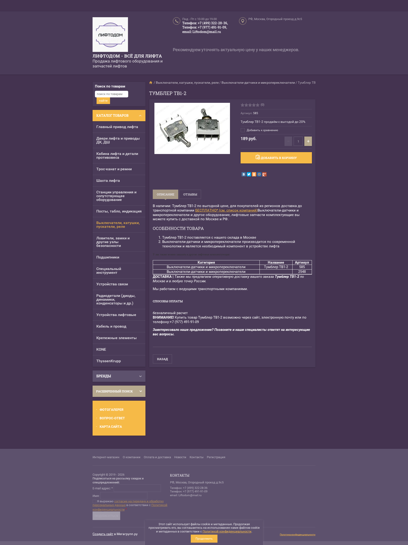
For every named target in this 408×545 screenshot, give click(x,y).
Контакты (197, 457)
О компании (131, 457)
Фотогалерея (111, 410)
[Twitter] (249, 174)
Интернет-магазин (106, 457)
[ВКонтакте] (244, 174)
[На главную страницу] (110, 35)
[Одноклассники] (254, 174)
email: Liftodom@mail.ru (201, 31)
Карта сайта (111, 427)
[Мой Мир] (259, 174)
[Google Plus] (264, 174)
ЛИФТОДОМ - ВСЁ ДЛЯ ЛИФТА (127, 56)
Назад (162, 359)
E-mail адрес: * (103, 488)
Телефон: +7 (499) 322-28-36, (205, 23)
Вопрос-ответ (112, 418)
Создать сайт (103, 534)
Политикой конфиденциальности (227, 531)
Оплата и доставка (157, 457)
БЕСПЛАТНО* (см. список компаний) (226, 210)
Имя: (96, 495)
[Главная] (151, 82)
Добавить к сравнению (262, 130)
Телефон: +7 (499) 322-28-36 (189, 488)
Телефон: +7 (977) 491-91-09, (204, 27)
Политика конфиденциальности (297, 534)
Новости (180, 457)
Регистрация (216, 457)
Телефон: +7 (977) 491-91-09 (189, 491)
